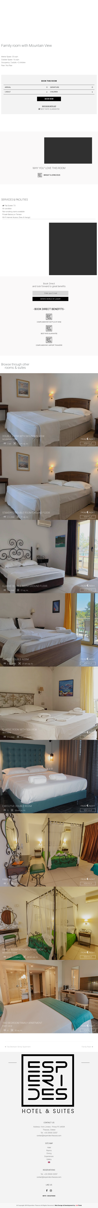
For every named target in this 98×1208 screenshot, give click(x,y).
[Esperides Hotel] (8, 6)
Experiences (49, 1156)
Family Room (86, 1047)
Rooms (49, 1150)
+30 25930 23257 (50, 1133)
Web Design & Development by (68, 1205)
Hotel (49, 1147)
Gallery (49, 1159)
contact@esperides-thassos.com (49, 1136)
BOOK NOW (80, 7)
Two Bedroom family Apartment (18, 1047)
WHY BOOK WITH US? (49, 106)
